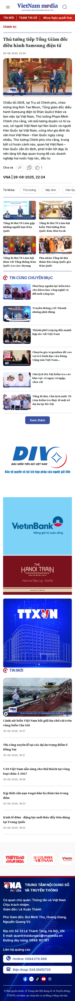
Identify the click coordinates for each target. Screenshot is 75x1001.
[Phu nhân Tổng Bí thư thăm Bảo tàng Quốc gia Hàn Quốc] (55, 245)
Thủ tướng (29, 190)
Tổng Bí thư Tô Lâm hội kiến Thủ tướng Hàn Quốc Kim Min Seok (54, 227)
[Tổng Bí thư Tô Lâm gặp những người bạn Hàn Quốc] (19, 210)
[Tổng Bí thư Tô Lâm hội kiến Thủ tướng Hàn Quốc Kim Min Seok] (55, 210)
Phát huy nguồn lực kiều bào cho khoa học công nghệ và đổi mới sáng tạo (51, 290)
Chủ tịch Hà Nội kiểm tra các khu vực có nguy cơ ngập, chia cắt (51, 378)
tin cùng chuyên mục (31, 277)
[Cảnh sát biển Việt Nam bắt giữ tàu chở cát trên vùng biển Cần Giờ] (37, 697)
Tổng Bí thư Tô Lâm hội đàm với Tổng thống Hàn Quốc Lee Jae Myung (19, 262)
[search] (67, 7)
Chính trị (9, 27)
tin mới (16, 670)
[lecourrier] (15, 859)
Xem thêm (37, 420)
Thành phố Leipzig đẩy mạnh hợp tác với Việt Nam (51, 332)
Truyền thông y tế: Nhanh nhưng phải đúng (49, 310)
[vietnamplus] (43, 859)
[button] (36, 664)
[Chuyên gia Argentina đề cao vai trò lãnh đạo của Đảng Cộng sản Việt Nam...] (17, 358)
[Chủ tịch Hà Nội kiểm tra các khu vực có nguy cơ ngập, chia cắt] (17, 380)
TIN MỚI (8, 17)
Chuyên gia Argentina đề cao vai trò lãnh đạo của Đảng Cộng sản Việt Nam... (52, 356)
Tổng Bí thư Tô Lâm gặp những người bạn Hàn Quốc (19, 227)
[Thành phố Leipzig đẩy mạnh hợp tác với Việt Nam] (17, 336)
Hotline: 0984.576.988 (30, 959)
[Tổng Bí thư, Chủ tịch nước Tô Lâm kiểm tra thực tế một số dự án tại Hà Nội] (17, 402)
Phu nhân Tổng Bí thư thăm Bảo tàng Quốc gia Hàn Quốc (55, 262)
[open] (8, 7)
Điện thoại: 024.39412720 (32, 970)
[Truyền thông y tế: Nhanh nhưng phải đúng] (17, 314)
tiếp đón (51, 190)
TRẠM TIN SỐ (28, 17)
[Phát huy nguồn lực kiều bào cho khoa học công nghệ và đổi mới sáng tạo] (17, 292)
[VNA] (25, 980)
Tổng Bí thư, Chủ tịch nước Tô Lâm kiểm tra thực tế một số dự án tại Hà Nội (51, 400)
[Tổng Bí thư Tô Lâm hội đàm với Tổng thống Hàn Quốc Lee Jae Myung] (19, 245)
